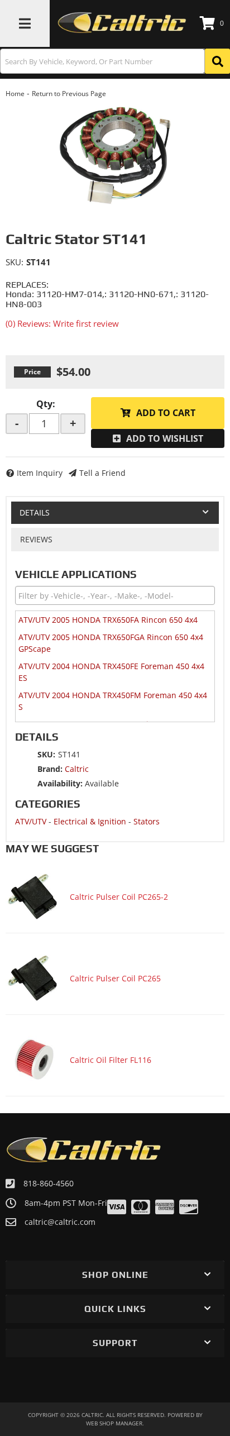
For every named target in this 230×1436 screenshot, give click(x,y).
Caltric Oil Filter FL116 (110, 1060)
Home (15, 93)
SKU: (14, 262)
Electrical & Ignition (90, 821)
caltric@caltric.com (60, 1222)
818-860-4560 (48, 1183)
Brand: (50, 769)
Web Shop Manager (114, 1423)
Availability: (60, 783)
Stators (146, 821)
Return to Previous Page (69, 93)
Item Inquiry (40, 472)
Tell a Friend (102, 472)
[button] (115, 61)
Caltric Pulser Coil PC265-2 (119, 896)
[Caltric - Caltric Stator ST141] (115, 155)
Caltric (77, 769)
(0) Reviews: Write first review (62, 323)
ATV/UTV (30, 821)
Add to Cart (165, 413)
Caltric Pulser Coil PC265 (115, 978)
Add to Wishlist (164, 438)
